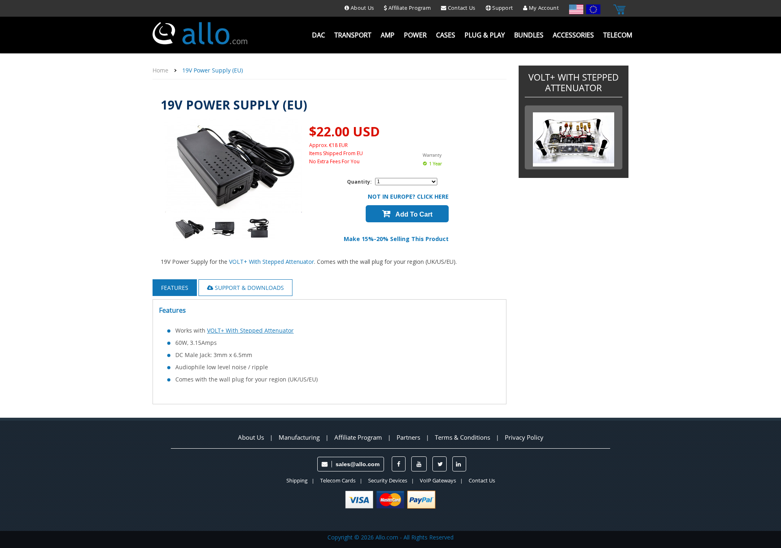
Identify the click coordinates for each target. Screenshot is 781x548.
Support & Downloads (248, 288)
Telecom (617, 35)
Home (160, 70)
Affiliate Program (409, 7)
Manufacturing (299, 437)
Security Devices (387, 480)
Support (502, 7)
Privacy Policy (524, 437)
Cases (445, 35)
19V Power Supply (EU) (212, 70)
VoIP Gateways (438, 480)
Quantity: (359, 181)
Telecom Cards (338, 480)
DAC (318, 35)
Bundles (528, 35)
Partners (408, 437)
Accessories (573, 35)
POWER (415, 35)
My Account (543, 7)
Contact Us (460, 7)
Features (174, 288)
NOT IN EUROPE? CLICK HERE (408, 196)
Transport (352, 35)
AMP (388, 35)
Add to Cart (413, 214)
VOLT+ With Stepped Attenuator (271, 261)
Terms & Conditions (462, 437)
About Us (361, 7)
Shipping (297, 480)
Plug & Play (485, 35)
